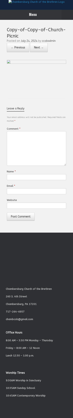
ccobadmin (49, 41)
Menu (33, 14)
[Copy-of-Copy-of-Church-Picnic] (36, 63)
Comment (13, 128)
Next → (39, 47)
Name (11, 171)
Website (12, 200)
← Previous (18, 47)
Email (11, 185)
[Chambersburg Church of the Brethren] (36, 2)
